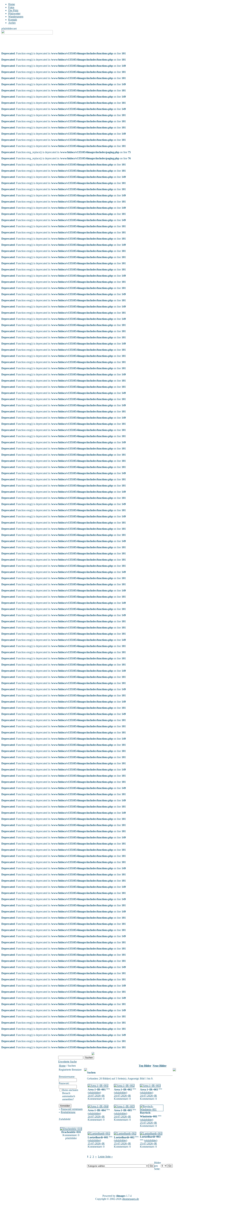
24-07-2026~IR (96, 1095)
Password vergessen (72, 1109)
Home (11, 4)
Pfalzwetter (14, 13)
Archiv (12, 22)
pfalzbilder (94, 1092)
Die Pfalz (13, 10)
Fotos (11, 7)
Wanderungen (15, 16)
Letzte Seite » (105, 1156)
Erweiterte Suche (67, 1061)
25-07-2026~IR (148, 1122)
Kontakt (12, 19)
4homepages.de (130, 1198)
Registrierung (68, 1112)
